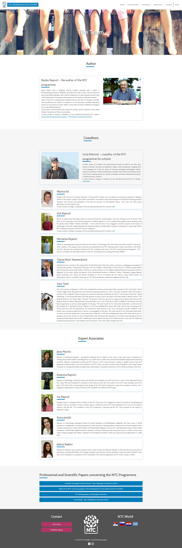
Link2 (88, 181)
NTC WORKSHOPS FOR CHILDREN (23, 5)
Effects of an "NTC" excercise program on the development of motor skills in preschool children (91, 489)
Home (122, 5)
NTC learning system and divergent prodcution (91, 494)
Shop (177, 5)
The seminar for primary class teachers (54, 117)
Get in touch (57, 524)
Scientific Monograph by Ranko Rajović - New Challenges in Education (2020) (91, 483)
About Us (157, 5)
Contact (169, 5)
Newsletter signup (57, 530)
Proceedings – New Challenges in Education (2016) (91, 500)
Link (113, 207)
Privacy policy (102, 540)
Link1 (84, 181)
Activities (145, 5)
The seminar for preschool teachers (80, 117)
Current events (133, 5)
